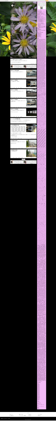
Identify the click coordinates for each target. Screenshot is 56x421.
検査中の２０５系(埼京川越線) (15, 70)
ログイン (49, 0)
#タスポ (11, 63)
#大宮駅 (14, 87)
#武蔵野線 (21, 116)
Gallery (30, 57)
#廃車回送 (19, 138)
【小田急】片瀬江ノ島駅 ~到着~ (41, 18)
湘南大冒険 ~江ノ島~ (40, 16)
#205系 (11, 87)
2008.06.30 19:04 (32, 87)
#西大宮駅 (19, 157)
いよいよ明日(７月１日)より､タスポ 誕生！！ (17, 59)
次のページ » (23, 159)
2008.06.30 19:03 (32, 97)
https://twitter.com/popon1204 (18, 9)
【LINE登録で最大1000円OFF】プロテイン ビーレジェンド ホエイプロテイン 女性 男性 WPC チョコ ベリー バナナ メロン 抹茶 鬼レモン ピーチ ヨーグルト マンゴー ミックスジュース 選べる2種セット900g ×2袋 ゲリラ (18, 66)
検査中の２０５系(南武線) (14, 80)
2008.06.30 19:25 (32, 63)
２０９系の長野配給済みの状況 (15, 125)
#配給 (21, 138)
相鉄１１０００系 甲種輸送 (40, 32)
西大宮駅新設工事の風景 (14, 140)
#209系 (11, 138)
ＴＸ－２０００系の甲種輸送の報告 (15, 118)
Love (32, 57)
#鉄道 (16, 87)
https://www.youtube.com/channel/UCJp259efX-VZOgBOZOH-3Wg (20, 9)
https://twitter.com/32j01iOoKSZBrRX (17, 8)
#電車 (18, 87)
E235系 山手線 (39, 36)
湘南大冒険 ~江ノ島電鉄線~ (40, 13)
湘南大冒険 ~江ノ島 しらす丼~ (41, 17)
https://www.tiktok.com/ (15, 10)
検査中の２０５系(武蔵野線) (14, 109)
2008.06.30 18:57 (32, 116)
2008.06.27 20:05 (32, 157)
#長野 (13, 138)
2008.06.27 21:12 (32, 138)
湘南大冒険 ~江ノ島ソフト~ (40, 14)
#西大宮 (16, 157)
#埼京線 (14, 157)
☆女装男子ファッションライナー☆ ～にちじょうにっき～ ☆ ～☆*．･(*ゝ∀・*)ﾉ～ (23, 3)
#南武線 (21, 87)
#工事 (11, 157)
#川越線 (22, 157)
